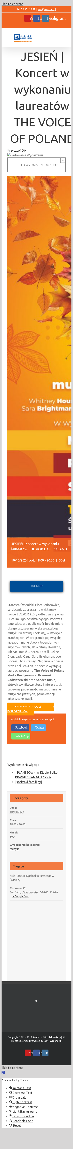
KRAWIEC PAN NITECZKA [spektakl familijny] (33, 779)
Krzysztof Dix (16, 150)
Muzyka (14, 848)
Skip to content (12, 4)
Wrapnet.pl (56, 1041)
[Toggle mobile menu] (64, 36)
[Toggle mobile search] (57, 36)
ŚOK (46, 1041)
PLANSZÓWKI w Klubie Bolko (37, 772)
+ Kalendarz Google (27, 706)
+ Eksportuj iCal (30, 709)
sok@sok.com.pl (47, 9)
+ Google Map (20, 896)
